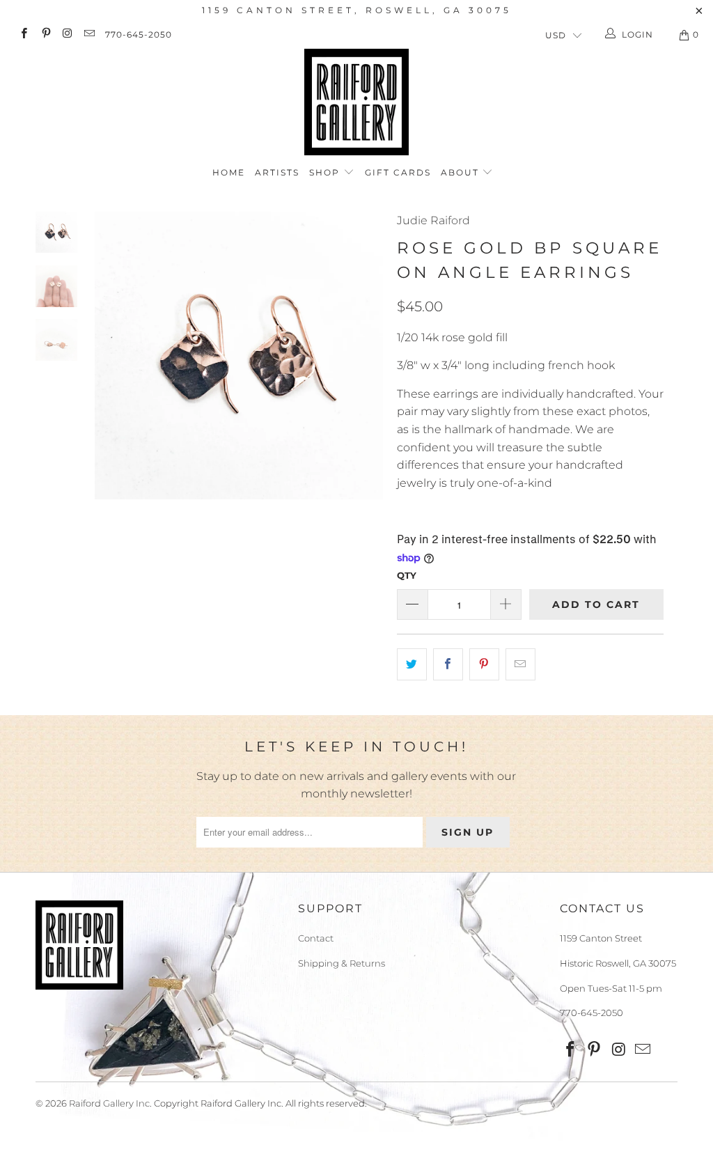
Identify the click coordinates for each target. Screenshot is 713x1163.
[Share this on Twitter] (412, 664)
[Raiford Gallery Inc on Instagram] (67, 34)
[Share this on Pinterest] (484, 664)
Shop (326, 172)
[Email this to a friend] (520, 664)
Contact (316, 938)
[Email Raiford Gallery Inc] (89, 34)
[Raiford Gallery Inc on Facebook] (23, 34)
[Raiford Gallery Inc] (356, 102)
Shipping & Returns (341, 963)
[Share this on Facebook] (448, 664)
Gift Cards (398, 172)
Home (228, 172)
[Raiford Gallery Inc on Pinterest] (45, 34)
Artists (277, 172)
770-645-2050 (138, 34)
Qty (406, 575)
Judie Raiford (433, 220)
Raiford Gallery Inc (109, 1103)
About (462, 172)
